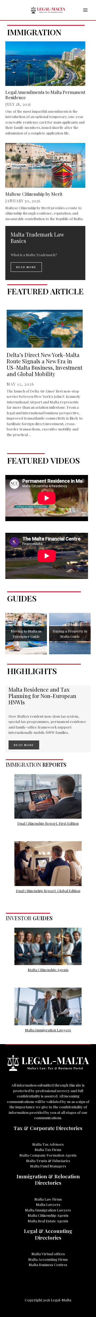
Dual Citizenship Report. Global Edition (48, 890)
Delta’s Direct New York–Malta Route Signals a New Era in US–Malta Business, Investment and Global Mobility (44, 364)
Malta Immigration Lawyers (48, 1029)
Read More (26, 267)
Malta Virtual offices (48, 1253)
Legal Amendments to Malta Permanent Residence (45, 94)
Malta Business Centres (48, 1264)
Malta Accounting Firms (48, 1259)
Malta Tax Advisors (48, 1144)
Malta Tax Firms (48, 1149)
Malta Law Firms (48, 1199)
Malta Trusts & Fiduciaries (48, 1160)
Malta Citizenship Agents (48, 969)
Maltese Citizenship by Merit (33, 194)
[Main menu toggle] (85, 10)
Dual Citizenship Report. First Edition (48, 823)
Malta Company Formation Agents (48, 1155)
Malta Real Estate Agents (48, 1220)
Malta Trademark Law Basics (37, 237)
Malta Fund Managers (48, 1165)
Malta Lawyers (48, 1204)
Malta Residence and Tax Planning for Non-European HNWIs (42, 696)
